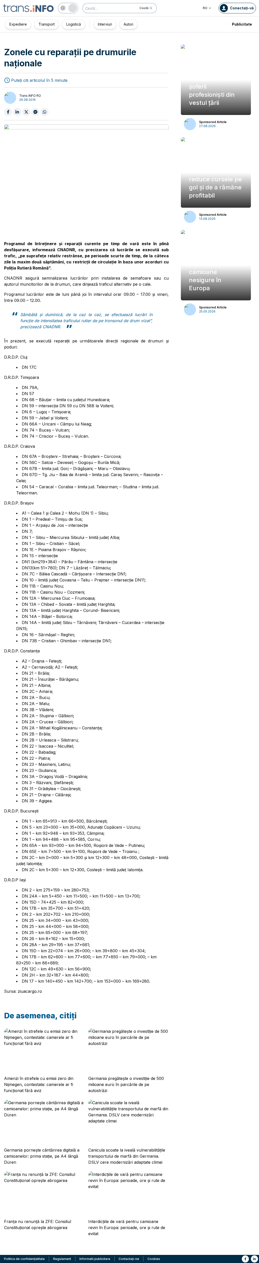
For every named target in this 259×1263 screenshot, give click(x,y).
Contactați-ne (129, 1259)
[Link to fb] (245, 1258)
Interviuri (105, 24)
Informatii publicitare (94, 1259)
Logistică (73, 24)
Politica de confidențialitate (24, 1259)
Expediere (18, 24)
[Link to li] (254, 1258)
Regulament (62, 1259)
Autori (128, 24)
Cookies (153, 1259)
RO (205, 8)
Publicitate (242, 24)
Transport (46, 24)
